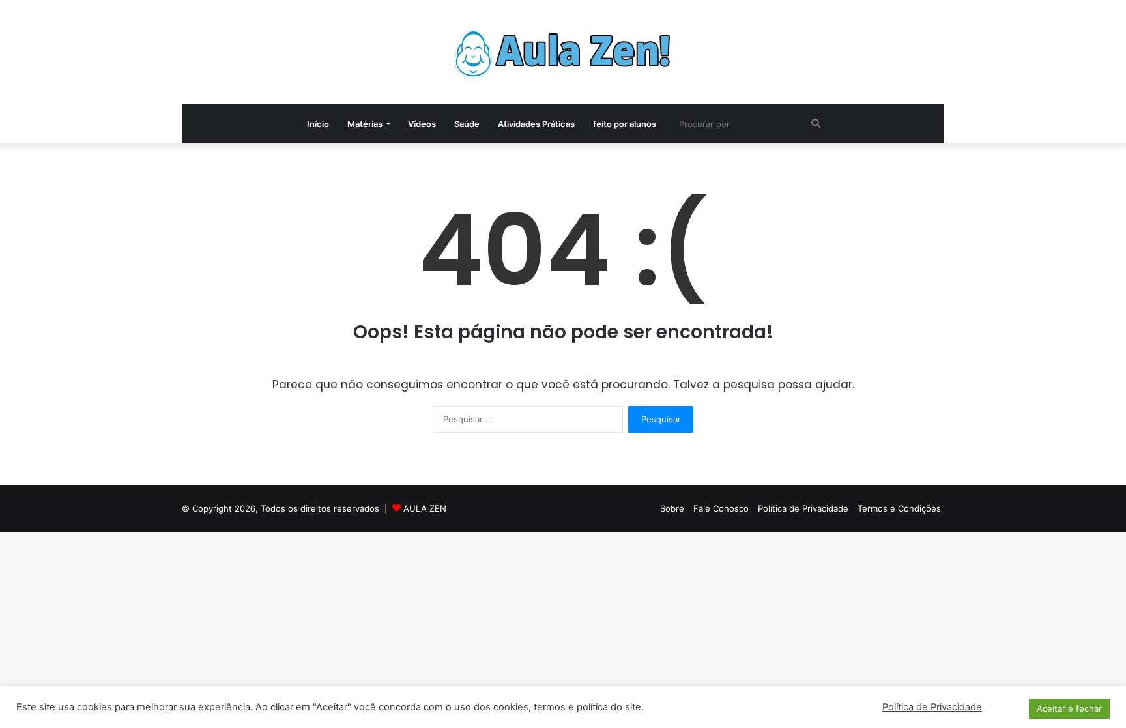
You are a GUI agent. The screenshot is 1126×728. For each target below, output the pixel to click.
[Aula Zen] (563, 52)
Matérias (365, 124)
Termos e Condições (899, 508)
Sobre (672, 508)
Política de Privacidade (803, 508)
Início (318, 124)
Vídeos (422, 124)
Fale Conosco (721, 508)
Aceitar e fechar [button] (1069, 708)
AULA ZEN (424, 508)
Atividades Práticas (536, 124)
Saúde (467, 124)
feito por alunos (624, 124)
